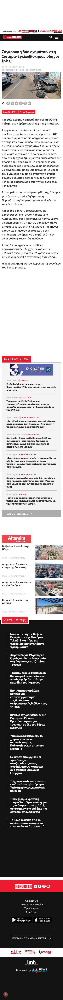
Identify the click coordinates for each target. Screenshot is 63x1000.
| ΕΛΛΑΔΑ (21, 494)
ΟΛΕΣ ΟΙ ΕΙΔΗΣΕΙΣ (17, 513)
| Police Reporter (29, 417)
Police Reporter (27, 112)
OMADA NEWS (10, 112)
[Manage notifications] (5, 994)
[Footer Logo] (23, 885)
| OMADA (23, 380)
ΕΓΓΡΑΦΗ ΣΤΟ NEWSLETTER (29, 938)
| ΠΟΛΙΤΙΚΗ (25, 397)
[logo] (12, 37)
